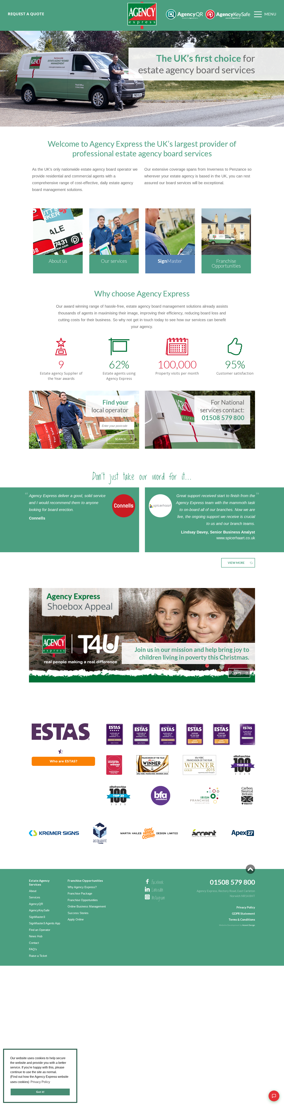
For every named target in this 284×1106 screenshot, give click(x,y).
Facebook (158, 882)
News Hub (35, 936)
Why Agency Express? (82, 887)
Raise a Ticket (38, 955)
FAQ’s (33, 949)
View (237, 673)
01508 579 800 (223, 417)
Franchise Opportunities (83, 900)
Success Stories (78, 913)
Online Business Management (87, 906)
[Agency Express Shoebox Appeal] (142, 635)
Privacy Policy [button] (40, 1082)
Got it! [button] (40, 1091)
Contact (34, 942)
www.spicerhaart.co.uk (235, 538)
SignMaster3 (37, 917)
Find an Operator (39, 929)
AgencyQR (36, 904)
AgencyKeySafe (39, 910)
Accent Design (248, 925)
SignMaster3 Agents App (44, 923)
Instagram (158, 898)
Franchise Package (80, 893)
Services (34, 897)
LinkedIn (157, 890)
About (32, 891)
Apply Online (76, 919)
